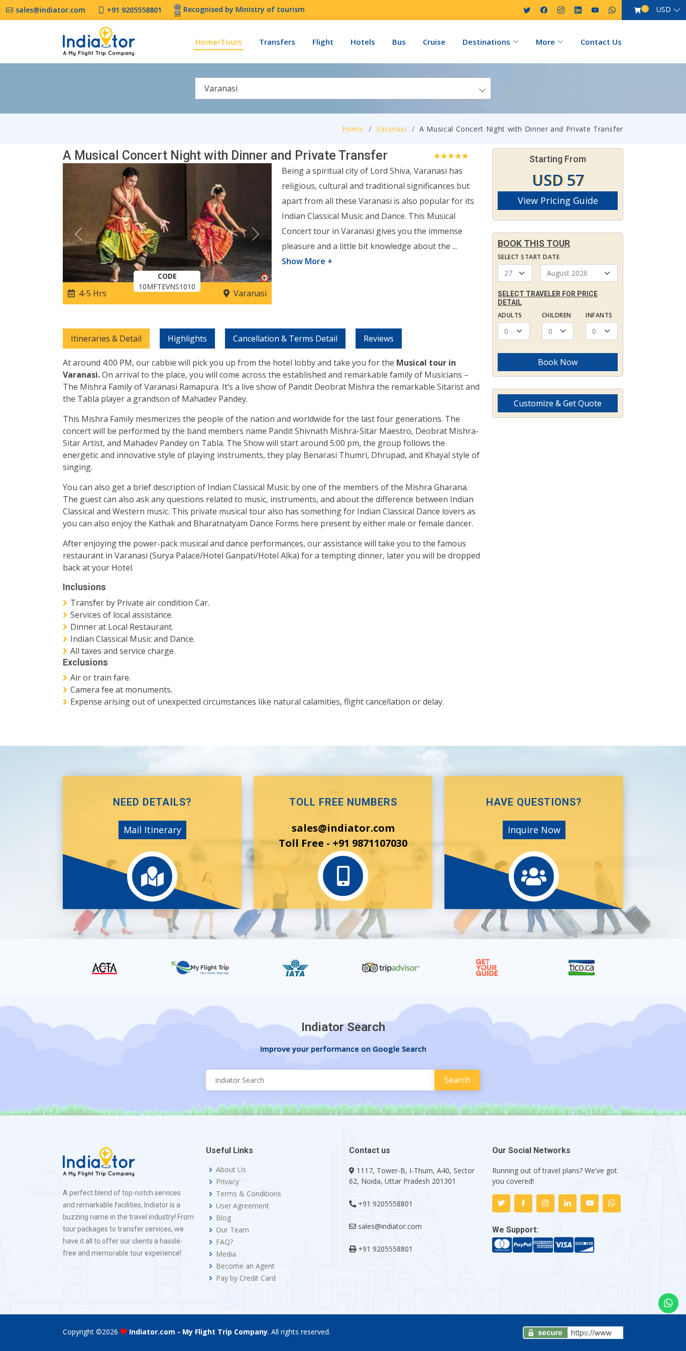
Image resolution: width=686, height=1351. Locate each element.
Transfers (277, 42)
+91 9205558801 (385, 1203)
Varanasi (391, 129)
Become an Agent (245, 1266)
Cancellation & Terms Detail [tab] (285, 338)
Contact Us (601, 42)
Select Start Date (528, 257)
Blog (223, 1217)
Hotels (363, 42)
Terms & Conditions (248, 1193)
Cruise (434, 42)
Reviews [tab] (379, 338)
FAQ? (224, 1242)
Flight (322, 42)
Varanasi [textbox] (221, 88)
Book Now (558, 362)
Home (353, 129)
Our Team (232, 1229)
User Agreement (242, 1205)
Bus (399, 42)
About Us (231, 1169)
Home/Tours (218, 42)
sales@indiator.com (390, 1226)
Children (556, 315)
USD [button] (663, 9)
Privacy (227, 1181)
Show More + (307, 261)
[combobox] (343, 88)
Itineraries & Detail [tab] (106, 338)
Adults (510, 315)
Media (226, 1254)
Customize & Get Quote (558, 403)
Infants (599, 315)
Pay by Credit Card (246, 1278)
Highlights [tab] (187, 338)
